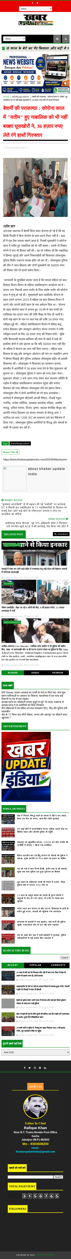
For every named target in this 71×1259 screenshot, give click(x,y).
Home (6, 96)
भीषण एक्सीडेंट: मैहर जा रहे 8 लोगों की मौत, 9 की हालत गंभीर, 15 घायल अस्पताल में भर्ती (32, 609)
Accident (8, 583)
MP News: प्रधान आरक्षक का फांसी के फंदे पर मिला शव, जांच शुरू (33, 692)
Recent (13, 965)
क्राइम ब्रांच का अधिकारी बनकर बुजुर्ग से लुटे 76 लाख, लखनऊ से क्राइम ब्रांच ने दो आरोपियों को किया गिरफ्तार (32, 703)
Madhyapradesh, (17, 147)
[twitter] (37, 3)
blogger (13, 672)
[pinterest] (40, 1068)
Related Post (13, 534)
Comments (58, 965)
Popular (35, 965)
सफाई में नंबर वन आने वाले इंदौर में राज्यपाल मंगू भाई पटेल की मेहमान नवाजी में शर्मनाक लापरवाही (34, 570)
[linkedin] (45, 1068)
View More (62, 534)
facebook (57, 672)
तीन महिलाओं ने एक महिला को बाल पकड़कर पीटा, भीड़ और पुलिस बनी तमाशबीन (34, 709)
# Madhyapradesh (20, 443)
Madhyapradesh (20, 96)
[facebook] (32, 3)
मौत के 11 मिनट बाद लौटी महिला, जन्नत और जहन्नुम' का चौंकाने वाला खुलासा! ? (34, 716)
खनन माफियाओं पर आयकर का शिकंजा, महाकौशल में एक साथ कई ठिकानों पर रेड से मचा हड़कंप (32, 697)
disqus (35, 672)
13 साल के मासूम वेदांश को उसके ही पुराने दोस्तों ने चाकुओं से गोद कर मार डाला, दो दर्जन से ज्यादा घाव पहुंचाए (40, 898)
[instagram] (35, 1068)
